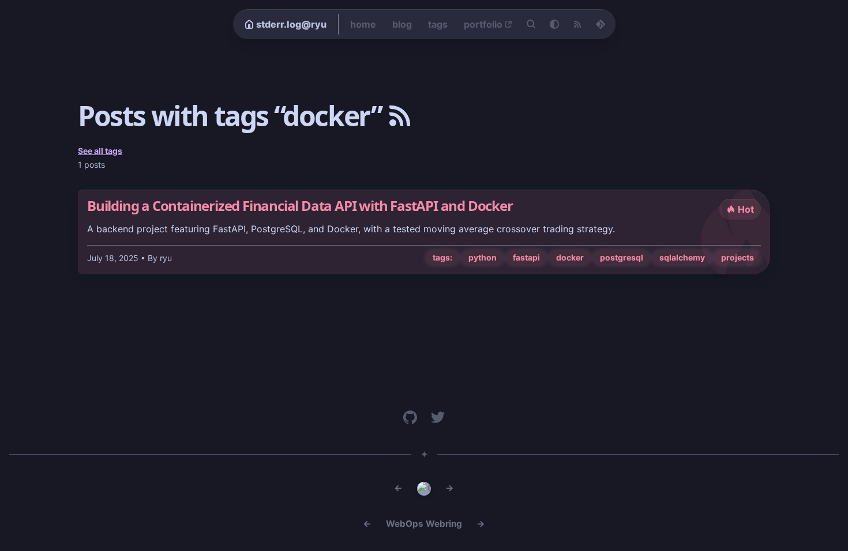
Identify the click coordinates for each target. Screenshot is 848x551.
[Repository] (600, 24)
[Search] (531, 24)
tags (438, 24)
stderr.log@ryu (291, 24)
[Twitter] (437, 417)
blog (402, 24)
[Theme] (554, 24)
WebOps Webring (424, 523)
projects (737, 257)
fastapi (526, 257)
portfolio (483, 24)
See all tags (100, 151)
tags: (442, 257)
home (363, 24)
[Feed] (577, 24)
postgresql (621, 257)
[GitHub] (410, 417)
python (482, 257)
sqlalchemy (682, 257)
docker (570, 257)
